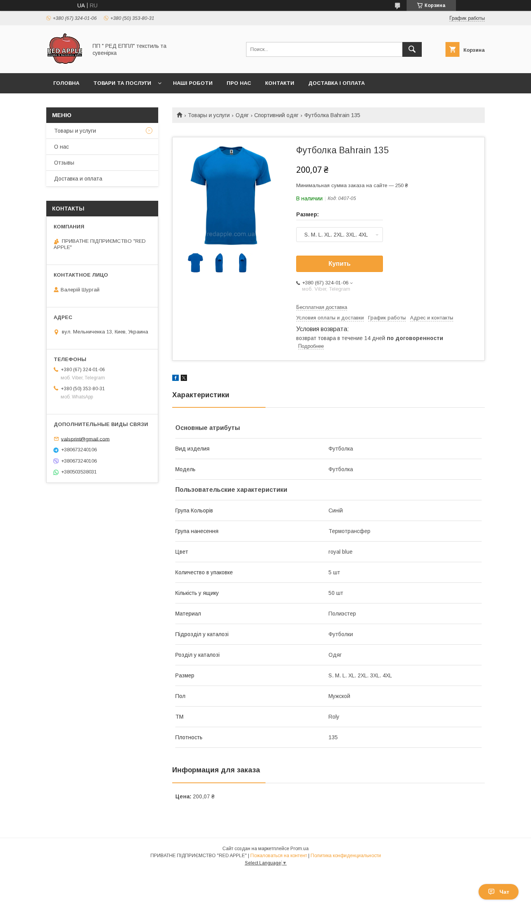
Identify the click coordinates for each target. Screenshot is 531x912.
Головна (66, 83)
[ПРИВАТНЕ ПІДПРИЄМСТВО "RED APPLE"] (64, 63)
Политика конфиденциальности (346, 855)
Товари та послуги (122, 83)
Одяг (242, 115)
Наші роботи (193, 83)
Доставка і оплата (336, 83)
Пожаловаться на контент (278, 855)
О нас (61, 147)
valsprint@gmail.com (85, 439)
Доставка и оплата (78, 178)
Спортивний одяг (276, 115)
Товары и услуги (209, 115)
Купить (339, 263)
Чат (504, 892)
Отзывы (64, 163)
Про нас (239, 83)
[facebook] (175, 379)
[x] (184, 379)
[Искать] (412, 49)
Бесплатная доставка (321, 307)
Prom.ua (299, 848)
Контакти (279, 83)
